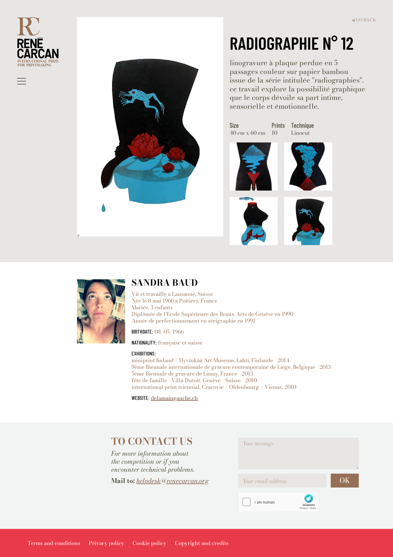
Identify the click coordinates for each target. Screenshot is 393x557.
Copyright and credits (202, 543)
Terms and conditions (54, 543)
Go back (364, 20)
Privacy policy (106, 543)
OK (345, 480)
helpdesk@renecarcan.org (172, 481)
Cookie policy (149, 543)
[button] (21, 81)
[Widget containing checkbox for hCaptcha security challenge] (278, 502)
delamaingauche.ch (174, 398)
